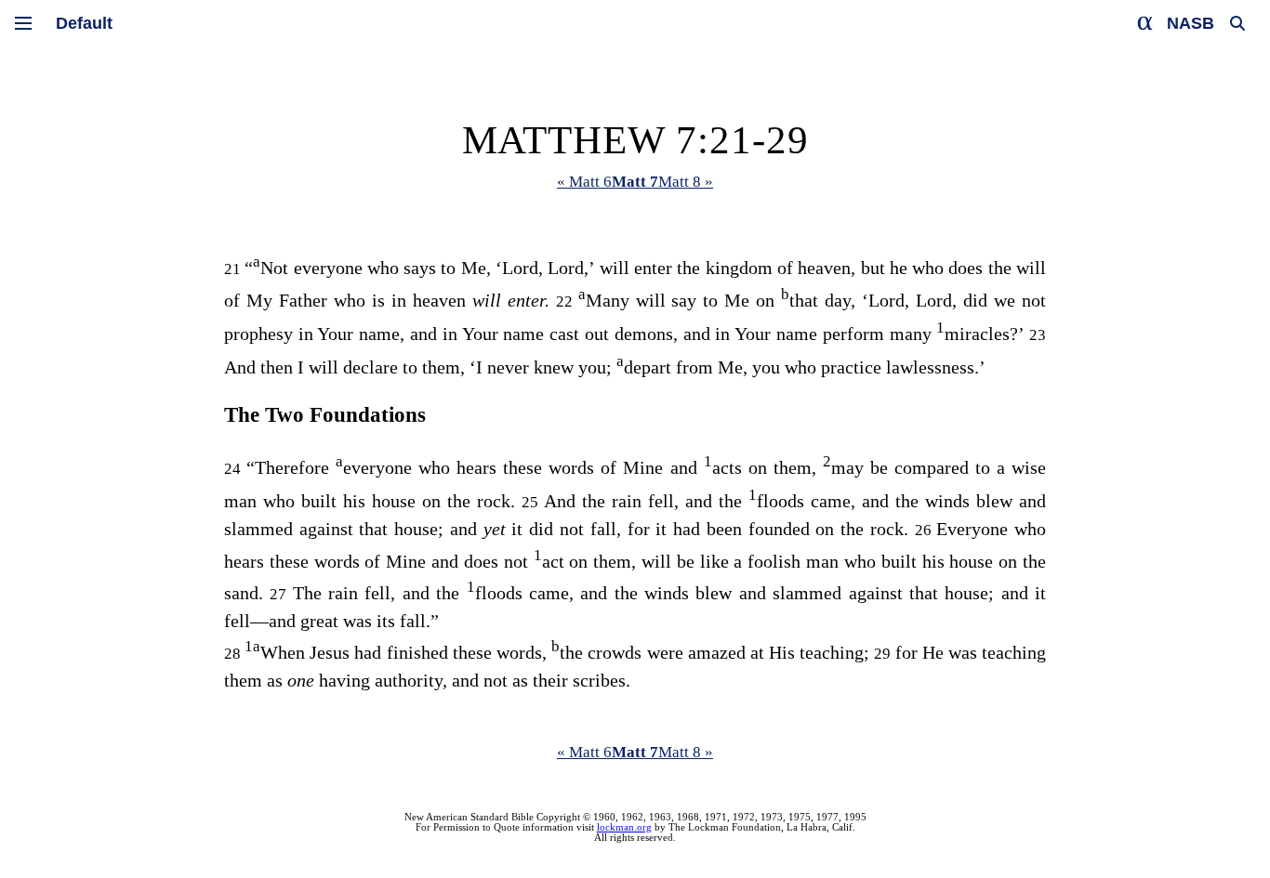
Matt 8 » (685, 181)
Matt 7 (635, 181)
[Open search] (1237, 23)
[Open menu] (23, 23)
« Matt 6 (584, 181)
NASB (1190, 23)
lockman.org (624, 827)
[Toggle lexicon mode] (1145, 23)
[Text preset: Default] (84, 23)
